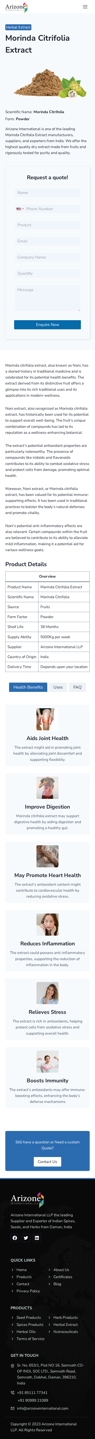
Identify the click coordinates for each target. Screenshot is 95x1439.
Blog (57, 1284)
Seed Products (29, 1317)
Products (24, 1276)
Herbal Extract (18, 27)
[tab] (28, 687)
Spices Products (30, 1324)
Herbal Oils (26, 1331)
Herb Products (65, 1317)
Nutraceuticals (65, 1331)
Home (22, 1269)
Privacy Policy (28, 1291)
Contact (23, 1284)
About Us (61, 1269)
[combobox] (20, 208)
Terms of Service (30, 1338)
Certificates (62, 1276)
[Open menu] (85, 7)
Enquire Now (47, 324)
